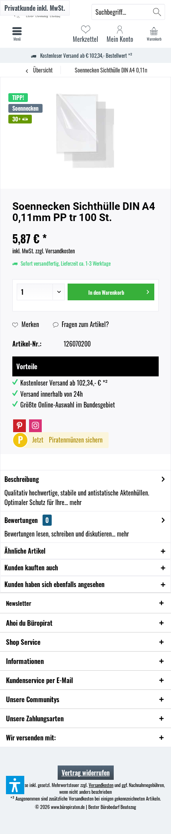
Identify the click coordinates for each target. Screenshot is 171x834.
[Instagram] (35, 425)
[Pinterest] (19, 425)
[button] (15, 785)
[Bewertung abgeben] (85, 228)
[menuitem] (154, 34)
